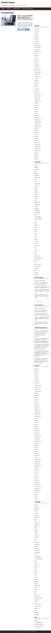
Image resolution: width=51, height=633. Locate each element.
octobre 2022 (37, 123)
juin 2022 (36, 132)
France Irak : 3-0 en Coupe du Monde (41, 338)
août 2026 (36, 28)
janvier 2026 (36, 43)
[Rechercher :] (42, 301)
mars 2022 (36, 138)
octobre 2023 (37, 99)
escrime (36, 194)
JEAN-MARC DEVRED (27, 20)
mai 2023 (36, 109)
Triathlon (36, 268)
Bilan (35, 179)
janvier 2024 (36, 92)
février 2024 (36, 90)
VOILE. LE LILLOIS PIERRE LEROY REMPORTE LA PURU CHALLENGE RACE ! (25, 17)
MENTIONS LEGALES (16, 8)
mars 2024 (36, 88)
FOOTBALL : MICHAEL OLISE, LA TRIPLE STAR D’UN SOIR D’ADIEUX (41, 361)
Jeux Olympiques (37, 216)
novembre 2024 (37, 72)
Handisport (36, 208)
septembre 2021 (37, 150)
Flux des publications (38, 622)
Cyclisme (36, 185)
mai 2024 (36, 84)
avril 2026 (36, 37)
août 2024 (36, 78)
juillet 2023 (36, 105)
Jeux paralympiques (38, 218)
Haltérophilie (36, 204)
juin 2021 (36, 157)
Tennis (35, 262)
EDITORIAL (9, 8)
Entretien (36, 190)
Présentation (37, 245)
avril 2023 (36, 111)
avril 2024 (36, 86)
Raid (35, 247)
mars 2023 (36, 113)
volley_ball (36, 272)
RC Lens (36, 249)
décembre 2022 (37, 119)
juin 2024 (36, 82)
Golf (35, 200)
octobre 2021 (37, 148)
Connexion (36, 620)
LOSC (35, 233)
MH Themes (33, 631)
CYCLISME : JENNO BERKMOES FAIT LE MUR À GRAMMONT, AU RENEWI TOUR (41, 291)
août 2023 (36, 103)
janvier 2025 (36, 68)
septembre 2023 (37, 101)
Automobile (36, 169)
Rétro (35, 252)
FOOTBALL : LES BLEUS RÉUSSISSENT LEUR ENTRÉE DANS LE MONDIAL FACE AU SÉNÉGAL (41, 341)
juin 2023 (36, 107)
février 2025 (36, 66)
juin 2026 (36, 33)
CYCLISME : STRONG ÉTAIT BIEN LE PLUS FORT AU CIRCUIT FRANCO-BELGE (41, 347)
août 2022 (36, 128)
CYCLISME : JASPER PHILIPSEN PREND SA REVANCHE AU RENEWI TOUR (41, 296)
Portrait (35, 243)
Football (36, 198)
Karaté (35, 223)
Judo (35, 221)
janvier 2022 (36, 142)
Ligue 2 (35, 231)
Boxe (35, 181)
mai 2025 (36, 59)
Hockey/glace (37, 212)
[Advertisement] (42, 18)
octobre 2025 (37, 49)
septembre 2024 (37, 76)
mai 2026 (36, 35)
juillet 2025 (36, 55)
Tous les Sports (37, 266)
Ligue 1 (35, 229)
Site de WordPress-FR (38, 626)
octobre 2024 (37, 74)
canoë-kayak (36, 183)
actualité (36, 165)
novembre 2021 (37, 146)
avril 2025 (36, 61)
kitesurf (35, 227)
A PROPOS (3, 8)
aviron (35, 171)
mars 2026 (36, 39)
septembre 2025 (37, 51)
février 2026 (36, 41)
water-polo (36, 274)
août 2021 (36, 152)
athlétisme (36, 167)
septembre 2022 (37, 126)
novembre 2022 (37, 121)
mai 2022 (36, 134)
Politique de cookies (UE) (27, 8)
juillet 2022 (36, 130)
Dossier (36, 187)
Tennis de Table (37, 264)
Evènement (36, 196)
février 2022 (36, 140)
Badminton (36, 173)
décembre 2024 (37, 70)
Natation (36, 239)
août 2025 (36, 53)
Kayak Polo (36, 225)
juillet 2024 (36, 80)
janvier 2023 (36, 117)
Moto (35, 237)
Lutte (35, 235)
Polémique (36, 241)
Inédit (35, 214)
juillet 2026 (36, 30)
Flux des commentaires (39, 624)
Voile (35, 270)
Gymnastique (37, 202)
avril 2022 (36, 136)
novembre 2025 (37, 47)
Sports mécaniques (38, 258)
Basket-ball (36, 175)
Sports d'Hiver (37, 256)
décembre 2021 (37, 144)
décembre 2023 (37, 95)
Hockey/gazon (37, 210)
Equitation (36, 192)
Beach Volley (37, 177)
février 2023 (36, 115)
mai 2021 (36, 159)
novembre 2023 (37, 97)
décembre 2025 (37, 45)
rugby (35, 254)
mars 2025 (36, 64)
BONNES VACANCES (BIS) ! (39, 280)
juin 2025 (36, 57)
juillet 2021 (36, 155)
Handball (36, 206)
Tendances (36, 260)
